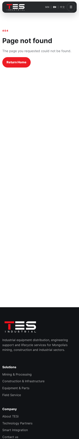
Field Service (11, 395)
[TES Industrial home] (15, 7)
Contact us (10, 437)
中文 (62, 7)
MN (47, 7)
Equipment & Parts (15, 388)
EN (54, 7)
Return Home (16, 62)
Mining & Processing (17, 374)
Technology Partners (17, 423)
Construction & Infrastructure (23, 381)
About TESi (10, 416)
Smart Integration (15, 430)
